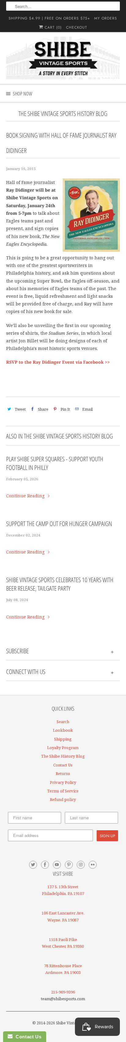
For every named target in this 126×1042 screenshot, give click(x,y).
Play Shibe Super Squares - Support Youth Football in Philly (54, 463)
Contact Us (62, 765)
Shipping (63, 739)
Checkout (76, 27)
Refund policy (63, 799)
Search (63, 721)
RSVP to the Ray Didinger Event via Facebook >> (58, 362)
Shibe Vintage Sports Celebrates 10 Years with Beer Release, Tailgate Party (59, 584)
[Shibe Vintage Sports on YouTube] (57, 865)
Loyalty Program (63, 747)
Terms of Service (63, 791)
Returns (63, 773)
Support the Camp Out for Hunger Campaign (59, 523)
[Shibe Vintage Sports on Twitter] (33, 865)
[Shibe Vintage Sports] (63, 58)
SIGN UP (107, 835)
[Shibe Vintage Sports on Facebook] (45, 865)
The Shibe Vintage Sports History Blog (62, 113)
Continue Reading (26, 496)
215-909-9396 (63, 992)
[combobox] (63, 6)
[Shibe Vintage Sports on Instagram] (81, 865)
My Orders (105, 18)
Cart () (52, 27)
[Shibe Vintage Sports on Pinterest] (69, 865)
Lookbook (63, 730)
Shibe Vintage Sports (74, 1023)
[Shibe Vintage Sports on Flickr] (93, 865)
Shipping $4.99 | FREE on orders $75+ (49, 18)
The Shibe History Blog (63, 756)
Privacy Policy (63, 782)
